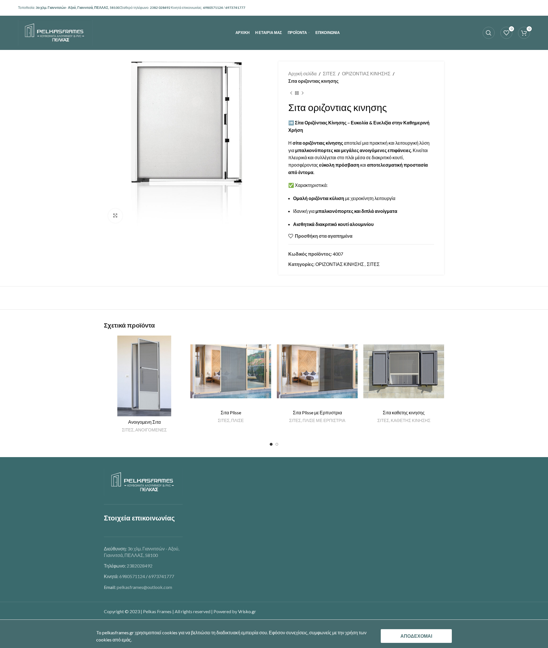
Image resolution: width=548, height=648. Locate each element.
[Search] (488, 33)
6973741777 (235, 7)
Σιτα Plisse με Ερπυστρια (317, 412)
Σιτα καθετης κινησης (404, 412)
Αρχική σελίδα (302, 73)
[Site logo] (55, 32)
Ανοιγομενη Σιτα (144, 422)
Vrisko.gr (247, 611)
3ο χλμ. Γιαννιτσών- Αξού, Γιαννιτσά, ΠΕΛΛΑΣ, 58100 (78, 7)
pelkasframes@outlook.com (144, 587)
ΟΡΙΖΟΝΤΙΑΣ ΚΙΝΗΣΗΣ (366, 73)
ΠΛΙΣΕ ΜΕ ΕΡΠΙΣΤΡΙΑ (324, 420)
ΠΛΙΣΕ (237, 420)
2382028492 (139, 565)
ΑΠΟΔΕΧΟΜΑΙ (416, 636)
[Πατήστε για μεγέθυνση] (115, 216)
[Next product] (302, 93)
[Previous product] (291, 93)
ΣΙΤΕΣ (329, 73)
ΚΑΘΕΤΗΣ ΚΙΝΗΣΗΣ (410, 420)
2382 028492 (160, 7)
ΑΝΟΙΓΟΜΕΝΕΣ (151, 429)
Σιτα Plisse (231, 412)
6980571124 (213, 7)
